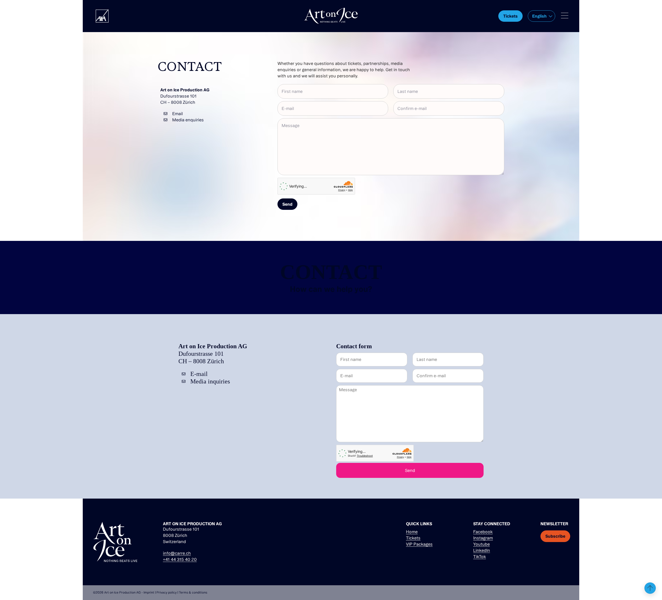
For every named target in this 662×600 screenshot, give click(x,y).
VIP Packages (419, 544)
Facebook (483, 531)
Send (287, 204)
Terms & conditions (193, 592)
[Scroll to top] (650, 588)
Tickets (413, 538)
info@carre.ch (177, 553)
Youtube (481, 544)
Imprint (149, 592)
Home (412, 531)
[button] (541, 16)
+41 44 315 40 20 (180, 559)
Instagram (483, 538)
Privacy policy (166, 592)
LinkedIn (481, 550)
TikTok (479, 556)
